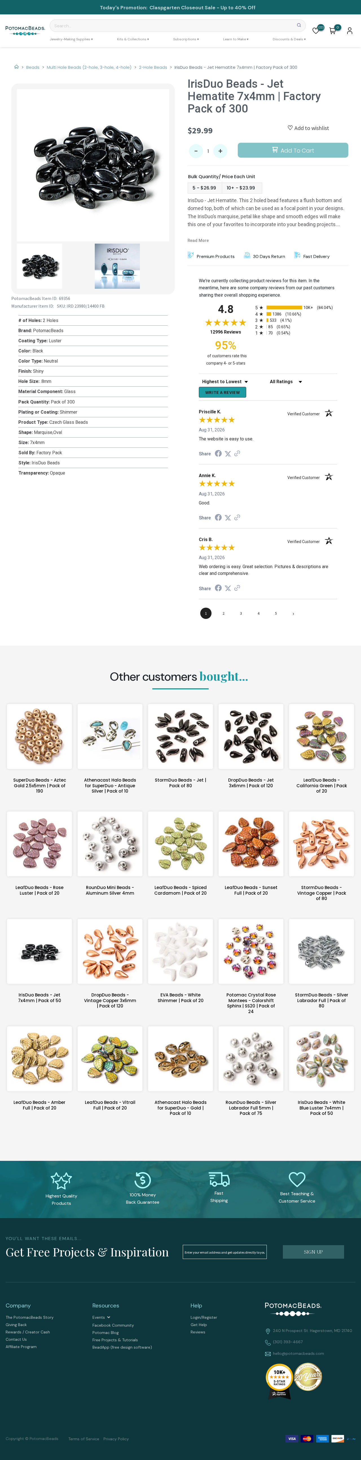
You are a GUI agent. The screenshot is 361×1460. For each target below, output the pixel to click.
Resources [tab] (106, 1305)
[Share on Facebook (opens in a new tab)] (218, 454)
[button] (316, 31)
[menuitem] (71, 39)
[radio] (296, 307)
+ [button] (220, 151)
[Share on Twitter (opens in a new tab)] (227, 453)
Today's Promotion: (124, 7)
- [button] (196, 151)
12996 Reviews (231, 332)
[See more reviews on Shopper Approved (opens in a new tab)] (237, 453)
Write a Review (222, 392)
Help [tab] (196, 1305)
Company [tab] (18, 1305)
